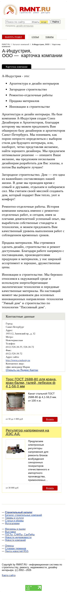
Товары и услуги (14, 517)
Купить (50, 419)
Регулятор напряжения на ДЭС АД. (27, 432)
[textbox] (28, 22)
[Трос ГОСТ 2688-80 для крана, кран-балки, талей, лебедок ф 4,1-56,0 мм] (15, 410)
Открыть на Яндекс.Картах (22, 370)
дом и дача (45, 13)
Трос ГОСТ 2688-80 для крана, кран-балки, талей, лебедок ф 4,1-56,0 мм (31, 382)
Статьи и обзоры (14, 520)
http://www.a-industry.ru (18, 360)
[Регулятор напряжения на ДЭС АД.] (15, 457)
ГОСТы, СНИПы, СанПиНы (20, 534)
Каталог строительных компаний (23, 515)
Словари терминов (15, 548)
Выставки (10, 531)
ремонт (36, 13)
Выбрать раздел (13, 37)
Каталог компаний (21, 44)
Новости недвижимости (18, 537)
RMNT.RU (6, 44)
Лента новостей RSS (16, 551)
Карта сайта (8, 575)
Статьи (35, 37)
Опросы (9, 545)
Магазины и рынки (15, 529)
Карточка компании (16, 66)
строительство (25, 13)
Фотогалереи (12, 523)
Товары (49, 37)
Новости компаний (15, 540)
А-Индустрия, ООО (41, 44)
